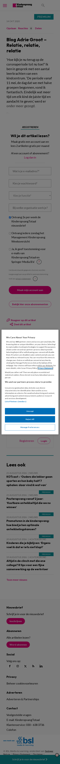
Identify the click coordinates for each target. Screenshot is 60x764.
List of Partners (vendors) (15, 401)
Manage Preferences (29, 427)
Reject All (30, 419)
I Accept (30, 411)
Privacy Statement (45, 368)
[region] (30, 382)
